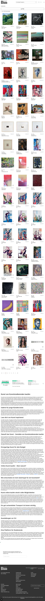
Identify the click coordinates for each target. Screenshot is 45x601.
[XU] (22, 198)
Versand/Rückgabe (5, 585)
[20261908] (7, 306)
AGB (2, 588)
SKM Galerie (18, 581)
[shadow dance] (7, 288)
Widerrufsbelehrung (5, 591)
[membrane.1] (22, 180)
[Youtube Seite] (43, 568)
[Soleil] (22, 342)
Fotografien (28, 474)
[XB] (37, 360)
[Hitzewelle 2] (7, 270)
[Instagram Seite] (41, 568)
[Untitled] (37, 19)
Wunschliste (33, 575)
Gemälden (19, 461)
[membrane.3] (22, 162)
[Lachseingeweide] (22, 144)
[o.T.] (7, 55)
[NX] (22, 252)
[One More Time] (37, 127)
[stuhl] (22, 288)
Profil (32, 572)
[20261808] (22, 306)
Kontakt (2, 584)
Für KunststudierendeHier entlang (5, 573)
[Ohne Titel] (7, 19)
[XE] (7, 234)
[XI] (7, 198)
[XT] (22, 216)
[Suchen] (36, 2)
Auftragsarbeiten (19, 589)
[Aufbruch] (7, 109)
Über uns (18, 585)
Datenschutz (3, 589)
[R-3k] (22, 73)
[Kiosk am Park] (37, 109)
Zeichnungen (24, 461)
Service (17, 578)
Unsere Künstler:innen (20, 580)
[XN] (22, 360)
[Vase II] (22, 109)
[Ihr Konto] (39, 2)
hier (37, 497)
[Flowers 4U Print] (37, 55)
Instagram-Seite (26, 510)
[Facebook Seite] (39, 568)
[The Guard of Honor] (37, 324)
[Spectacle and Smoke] (7, 127)
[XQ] (37, 234)
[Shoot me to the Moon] (37, 342)
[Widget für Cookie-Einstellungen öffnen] (1, 599)
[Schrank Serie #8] (37, 162)
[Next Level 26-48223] (7, 37)
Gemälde (18, 474)
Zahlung (2, 586)
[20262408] (37, 180)
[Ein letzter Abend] (22, 270)
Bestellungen (33, 573)
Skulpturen (36, 474)
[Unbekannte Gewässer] (37, 252)
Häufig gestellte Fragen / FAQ (22, 593)
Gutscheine (18, 588)
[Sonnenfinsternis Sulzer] (7, 324)
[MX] (7, 252)
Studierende (18, 572)
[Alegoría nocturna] (37, 270)
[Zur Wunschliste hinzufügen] (13, 24)
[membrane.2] (7, 180)
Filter (23, 8)
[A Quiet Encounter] (22, 324)
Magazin (17, 577)
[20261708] (37, 288)
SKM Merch (18, 576)
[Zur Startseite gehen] (7, 2)
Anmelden (33, 576)
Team (17, 586)
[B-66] (37, 73)
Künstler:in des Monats (20, 575)
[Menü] (44, 2)
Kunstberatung (19, 590)
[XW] (22, 234)
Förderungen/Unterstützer (21, 591)
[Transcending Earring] (7, 342)
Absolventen (18, 573)
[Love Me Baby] (7, 144)
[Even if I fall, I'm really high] (7, 360)
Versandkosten (22, 597)
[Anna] (37, 144)
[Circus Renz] (22, 127)
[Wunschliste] (41, 2)
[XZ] (7, 216)
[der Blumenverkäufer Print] (7, 73)
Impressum (3, 590)
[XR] (37, 216)
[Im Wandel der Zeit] (7, 162)
